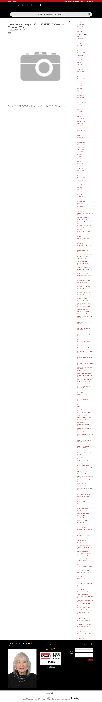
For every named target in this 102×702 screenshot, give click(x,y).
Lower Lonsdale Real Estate (84, 417)
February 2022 (80, 137)
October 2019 (80, 203)
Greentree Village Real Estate (84, 355)
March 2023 (80, 114)
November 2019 (81, 201)
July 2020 (79, 182)
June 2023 (79, 107)
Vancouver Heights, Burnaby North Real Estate (84, 586)
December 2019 (81, 199)
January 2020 (80, 196)
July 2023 (79, 104)
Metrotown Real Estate (83, 431)
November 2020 (81, 173)
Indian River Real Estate (83, 394)
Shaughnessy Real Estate (83, 533)
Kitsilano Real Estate (82, 406)
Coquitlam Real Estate (82, 273)
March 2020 (80, 191)
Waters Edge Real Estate (83, 609)
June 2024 (79, 85)
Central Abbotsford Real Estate (84, 245)
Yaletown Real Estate (82, 638)
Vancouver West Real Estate (18, 30)
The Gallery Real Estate (82, 560)
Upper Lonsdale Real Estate (84, 572)
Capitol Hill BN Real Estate (83, 241)
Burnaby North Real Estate (83, 234)
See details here (12, 102)
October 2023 (80, 100)
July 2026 (79, 41)
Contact (89, 9)
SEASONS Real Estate (82, 525)
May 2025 (79, 62)
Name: (72, 648)
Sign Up (15, 1)
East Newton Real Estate (83, 311)
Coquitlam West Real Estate (84, 275)
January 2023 (80, 118)
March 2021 (80, 163)
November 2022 (81, 121)
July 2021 (79, 154)
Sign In (10, 1)
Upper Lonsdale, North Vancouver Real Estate (82, 575)
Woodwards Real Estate (83, 636)
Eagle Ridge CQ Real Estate (83, 306)
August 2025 (80, 55)
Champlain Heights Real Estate (84, 254)
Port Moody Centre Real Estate (84, 494)
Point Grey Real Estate (82, 485)
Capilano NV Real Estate (83, 238)
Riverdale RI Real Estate (83, 513)
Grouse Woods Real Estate (83, 361)
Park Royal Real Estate (82, 473)
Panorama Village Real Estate (84, 471)
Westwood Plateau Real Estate (84, 629)
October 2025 (80, 50)
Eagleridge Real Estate (82, 309)
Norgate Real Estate (82, 454)
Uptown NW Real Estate (83, 578)
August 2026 (80, 38)
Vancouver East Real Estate (83, 581)
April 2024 (79, 90)
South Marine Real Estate (83, 540)
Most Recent (80, 36)
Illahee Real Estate (81, 392)
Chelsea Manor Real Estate (83, 256)
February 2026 (80, 48)
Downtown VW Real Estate (83, 292)
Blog (78, 9)
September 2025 (81, 52)
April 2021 (79, 161)
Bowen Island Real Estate (83, 219)
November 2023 (81, 97)
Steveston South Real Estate (84, 545)
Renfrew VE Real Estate (83, 506)
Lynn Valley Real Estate (82, 419)
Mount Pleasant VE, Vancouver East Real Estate (84, 441)
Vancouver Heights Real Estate (84, 583)
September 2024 (81, 78)
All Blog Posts (80, 24)
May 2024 (79, 88)
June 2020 (79, 184)
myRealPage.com (51, 694)
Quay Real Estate (81, 501)
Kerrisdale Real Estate (82, 397)
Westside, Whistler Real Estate (84, 626)
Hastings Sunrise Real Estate (84, 373)
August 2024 (80, 81)
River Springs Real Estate (83, 510)
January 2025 (80, 69)
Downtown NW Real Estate (84, 280)
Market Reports (70, 9)
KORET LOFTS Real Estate (83, 412)
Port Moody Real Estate (83, 496)
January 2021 (80, 168)
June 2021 (79, 156)
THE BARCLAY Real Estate (83, 558)
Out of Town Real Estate (83, 465)
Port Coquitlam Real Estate (83, 492)
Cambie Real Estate (82, 236)
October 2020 (80, 175)
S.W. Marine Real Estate (83, 517)
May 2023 (79, 109)
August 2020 (80, 180)
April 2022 (79, 133)
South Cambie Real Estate (83, 535)
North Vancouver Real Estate (84, 463)
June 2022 (79, 128)
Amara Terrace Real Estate (83, 208)
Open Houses (80, 28)
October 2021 (80, 147)
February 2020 (80, 194)
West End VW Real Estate (83, 618)
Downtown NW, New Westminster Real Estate (83, 283)
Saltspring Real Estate (82, 520)
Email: (71, 651)
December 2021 (81, 142)
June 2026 (79, 43)
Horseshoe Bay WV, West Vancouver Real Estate (83, 387)
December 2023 (81, 95)
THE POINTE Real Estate (83, 570)
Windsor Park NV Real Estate (84, 633)
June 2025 (79, 59)
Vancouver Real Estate (82, 589)
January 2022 (80, 140)
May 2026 (79, 45)
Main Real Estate (81, 422)
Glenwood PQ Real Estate (83, 341)
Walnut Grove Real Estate (83, 607)
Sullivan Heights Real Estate (83, 553)
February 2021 (80, 166)
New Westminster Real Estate (84, 452)
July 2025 (79, 57)
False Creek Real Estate (83, 319)
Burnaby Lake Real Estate (83, 231)
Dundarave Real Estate (82, 300)
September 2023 (81, 102)
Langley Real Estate (82, 415)
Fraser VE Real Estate (82, 332)
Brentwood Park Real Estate (84, 225)
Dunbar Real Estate (82, 298)
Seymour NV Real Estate (83, 527)
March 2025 (80, 67)
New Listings (80, 26)
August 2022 (80, 123)
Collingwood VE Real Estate (83, 267)
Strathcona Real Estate (82, 551)
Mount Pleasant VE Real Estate (84, 438)
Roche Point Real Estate (83, 515)
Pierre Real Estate (81, 483)
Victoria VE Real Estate (82, 594)
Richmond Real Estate (82, 508)
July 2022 (79, 125)
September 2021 (81, 149)
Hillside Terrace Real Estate (83, 381)
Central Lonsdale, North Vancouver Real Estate (83, 251)
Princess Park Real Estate (83, 499)
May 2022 (79, 130)
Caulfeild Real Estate (82, 243)
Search (89, 14)
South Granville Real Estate (83, 538)
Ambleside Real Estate (82, 211)
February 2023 (80, 116)
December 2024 (81, 71)
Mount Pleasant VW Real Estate (85, 444)
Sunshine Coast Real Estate (83, 555)
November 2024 (81, 74)
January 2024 (80, 92)
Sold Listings (80, 31)
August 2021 (80, 151)
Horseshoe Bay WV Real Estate (84, 383)
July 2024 (79, 83)
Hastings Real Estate (82, 370)
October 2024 (80, 76)
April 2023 (79, 111)
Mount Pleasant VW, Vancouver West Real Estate (84, 447)
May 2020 (79, 187)
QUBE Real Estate (81, 503)
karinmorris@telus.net (50, 651)
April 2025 (79, 64)
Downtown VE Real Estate (83, 286)
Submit (90, 659)
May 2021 (79, 158)
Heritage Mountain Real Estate (84, 379)
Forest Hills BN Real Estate (83, 326)
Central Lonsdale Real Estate (84, 248)
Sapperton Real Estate (82, 522)
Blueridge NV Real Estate (83, 217)
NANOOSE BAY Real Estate (84, 450)
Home (41, 9)
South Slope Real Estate (83, 542)
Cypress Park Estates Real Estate (85, 278)
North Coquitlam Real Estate (84, 460)
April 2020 (79, 189)
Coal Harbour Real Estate (83, 261)
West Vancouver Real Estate (84, 624)
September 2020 (81, 177)
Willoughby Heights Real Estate (84, 631)
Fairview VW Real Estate (83, 313)
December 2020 (81, 170)
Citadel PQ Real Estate (82, 258)
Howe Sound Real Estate (83, 390)
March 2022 (80, 135)
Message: (71, 653)
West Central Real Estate (83, 616)
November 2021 (81, 144)
